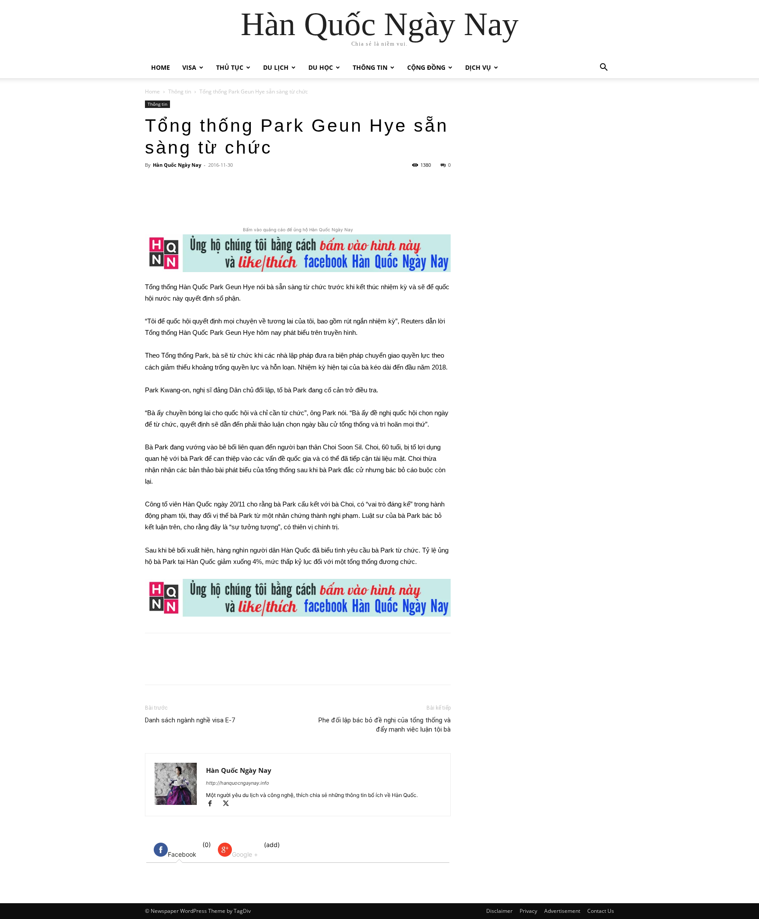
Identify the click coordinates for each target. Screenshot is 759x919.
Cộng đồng (426, 67)
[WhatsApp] (269, 200)
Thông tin (370, 67)
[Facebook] (208, 200)
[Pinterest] (249, 200)
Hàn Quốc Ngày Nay (177, 165)
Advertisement (562, 911)
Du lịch (276, 67)
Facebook (182, 854)
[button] (603, 68)
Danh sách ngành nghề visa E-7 (190, 720)
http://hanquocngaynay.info (237, 783)
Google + (245, 854)
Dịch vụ (478, 67)
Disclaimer (499, 911)
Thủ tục (229, 67)
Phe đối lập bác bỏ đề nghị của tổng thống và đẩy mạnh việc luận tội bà (384, 724)
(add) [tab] (256, 849)
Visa (189, 67)
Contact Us (600, 911)
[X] (229, 200)
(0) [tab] (189, 849)
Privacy (528, 911)
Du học (320, 67)
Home (160, 67)
